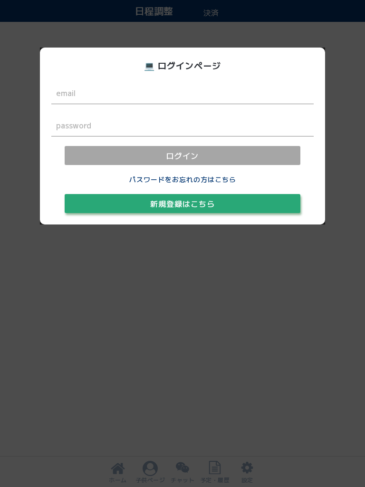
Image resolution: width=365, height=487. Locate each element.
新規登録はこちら (182, 203)
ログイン (182, 155)
